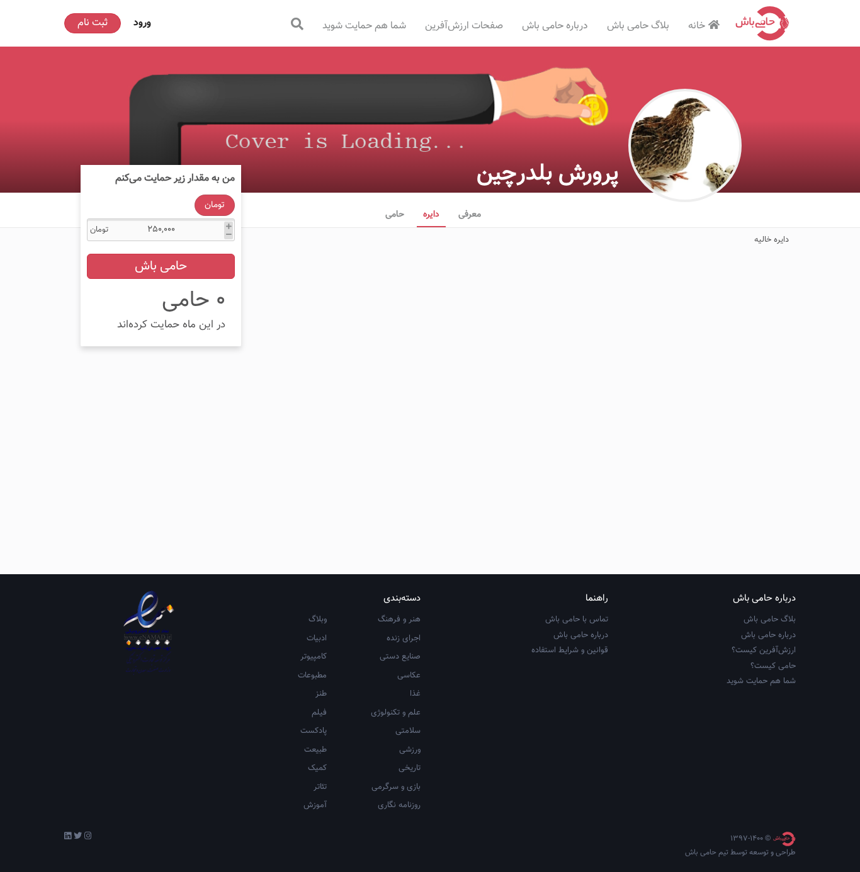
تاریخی (410, 768)
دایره (431, 215)
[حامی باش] (762, 23)
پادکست (313, 731)
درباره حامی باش (555, 26)
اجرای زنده (404, 638)
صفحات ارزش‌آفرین (464, 26)
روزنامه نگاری (399, 805)
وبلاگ (317, 619)
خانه (696, 26)
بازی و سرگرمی (396, 787)
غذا (415, 694)
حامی (394, 215)
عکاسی (409, 675)
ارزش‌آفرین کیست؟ (764, 650)
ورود (142, 23)
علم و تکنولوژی (396, 712)
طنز (321, 694)
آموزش (315, 805)
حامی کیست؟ (773, 666)
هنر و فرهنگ (399, 619)
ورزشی (410, 750)
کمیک (317, 768)
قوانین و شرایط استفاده (569, 650)
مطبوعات (312, 675)
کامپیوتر (313, 656)
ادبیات (317, 638)
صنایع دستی (400, 656)
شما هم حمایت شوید (364, 26)
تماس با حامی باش (576, 619)
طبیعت (315, 750)
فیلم (319, 712)
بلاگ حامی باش (638, 26)
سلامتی (408, 731)
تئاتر (320, 787)
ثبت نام (92, 23)
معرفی (469, 215)
